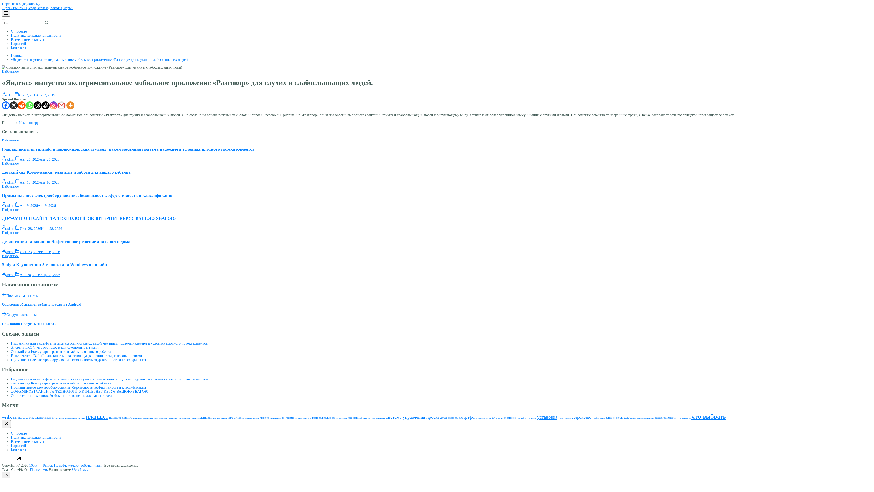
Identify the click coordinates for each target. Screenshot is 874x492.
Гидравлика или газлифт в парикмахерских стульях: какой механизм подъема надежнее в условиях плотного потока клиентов (128, 149)
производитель (303, 418)
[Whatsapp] (30, 105)
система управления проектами (416, 417)
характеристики (665, 417)
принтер (264, 417)
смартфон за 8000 (487, 418)
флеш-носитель (614, 417)
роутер (371, 418)
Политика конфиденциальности (36, 35)
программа (288, 417)
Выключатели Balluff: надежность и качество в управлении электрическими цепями (76, 356)
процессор (342, 418)
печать (81, 418)
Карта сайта (20, 44)
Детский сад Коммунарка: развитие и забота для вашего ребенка (66, 172)
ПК (15, 417)
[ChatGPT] (46, 105)
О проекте (19, 31)
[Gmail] (62, 105)
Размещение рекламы (27, 39)
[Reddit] (22, 105)
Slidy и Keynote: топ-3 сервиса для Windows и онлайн (54, 264)
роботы (362, 418)
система (380, 418)
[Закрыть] (6, 424)
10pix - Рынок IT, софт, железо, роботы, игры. (37, 8)
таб (518, 418)
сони (500, 418)
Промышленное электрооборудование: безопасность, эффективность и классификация (87, 195)
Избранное (10, 71)
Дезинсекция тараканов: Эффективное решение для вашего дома (66, 241)
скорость (453, 417)
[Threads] (38, 105)
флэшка (630, 417)
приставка (275, 418)
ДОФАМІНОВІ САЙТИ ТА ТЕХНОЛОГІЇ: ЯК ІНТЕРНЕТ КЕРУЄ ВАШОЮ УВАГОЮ (89, 218)
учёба (595, 418)
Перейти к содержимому (21, 4)
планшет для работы (170, 418)
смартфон (468, 417)
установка (547, 417)
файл (602, 418)
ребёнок (353, 417)
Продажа (23, 418)
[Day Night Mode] (3, 19)
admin (10, 159)
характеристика (645, 418)
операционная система (46, 417)
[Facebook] (6, 105)
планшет (97, 416)
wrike (7, 417)
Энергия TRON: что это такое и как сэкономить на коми (55, 347)
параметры (71, 418)
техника (532, 418)
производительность (323, 417)
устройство (581, 417)
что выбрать (708, 416)
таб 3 (524, 418)
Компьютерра (29, 123)
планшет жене (190, 418)
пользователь (220, 418)
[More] (70, 105)
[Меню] (6, 13)
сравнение (510, 417)
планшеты (205, 417)
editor (10, 95)
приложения (252, 418)
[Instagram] (54, 105)
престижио (236, 417)
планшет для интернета (145, 418)
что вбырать (684, 418)
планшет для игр (120, 417)
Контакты (18, 48)
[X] (14, 105)
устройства (564, 418)
